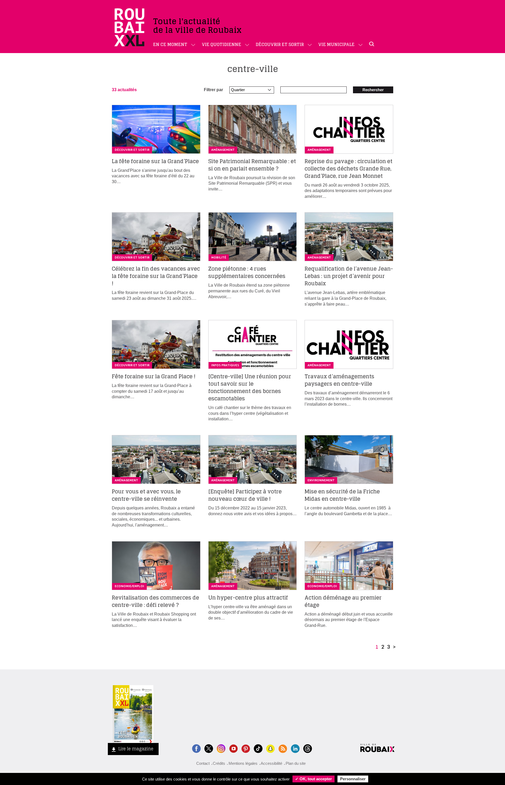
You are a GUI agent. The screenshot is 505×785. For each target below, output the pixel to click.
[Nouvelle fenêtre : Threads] (307, 748)
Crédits (219, 763)
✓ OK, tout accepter (313, 779)
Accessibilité (271, 763)
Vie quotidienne (221, 44)
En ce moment (170, 44)
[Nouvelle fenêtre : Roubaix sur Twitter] (208, 748)
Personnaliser (353, 779)
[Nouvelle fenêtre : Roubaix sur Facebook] (196, 748)
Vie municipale (336, 44)
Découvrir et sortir (280, 44)
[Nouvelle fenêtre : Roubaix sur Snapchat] (270, 748)
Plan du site (296, 763)
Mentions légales (243, 763)
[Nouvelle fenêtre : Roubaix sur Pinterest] (245, 748)
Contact (203, 763)
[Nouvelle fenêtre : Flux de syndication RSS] (283, 748)
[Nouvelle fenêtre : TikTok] (258, 748)
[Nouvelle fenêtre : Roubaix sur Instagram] (221, 748)
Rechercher (373, 89)
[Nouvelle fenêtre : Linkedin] (295, 748)
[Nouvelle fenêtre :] (233, 748)
